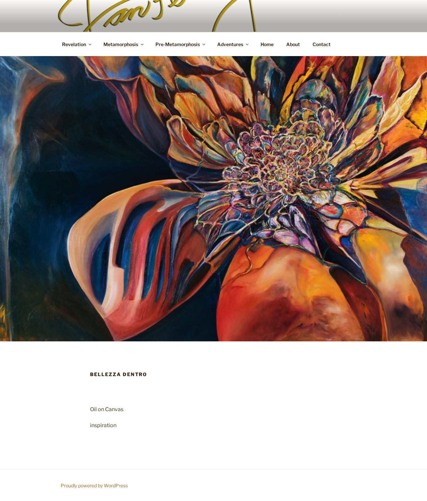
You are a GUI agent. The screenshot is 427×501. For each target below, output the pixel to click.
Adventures (230, 44)
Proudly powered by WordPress (94, 485)
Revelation (74, 44)
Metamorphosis (120, 44)
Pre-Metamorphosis (177, 44)
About (293, 44)
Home (267, 44)
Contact (322, 44)
